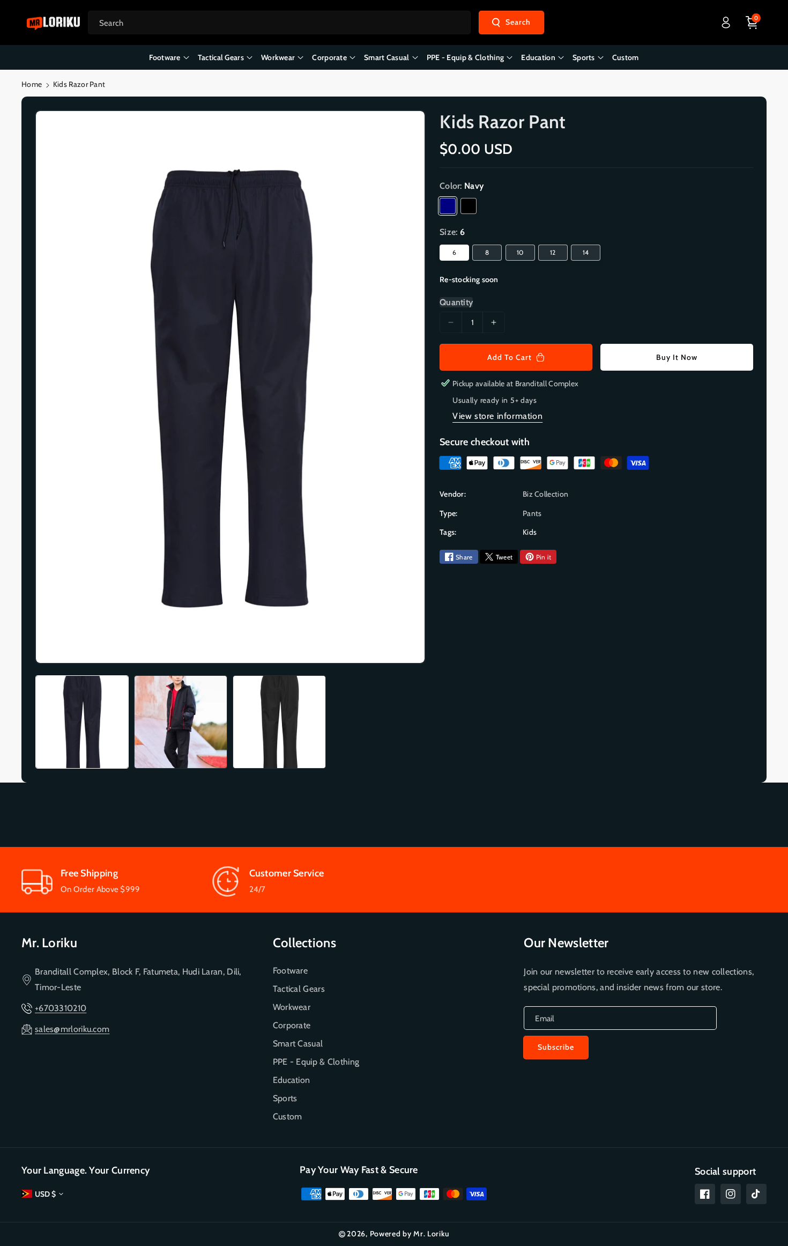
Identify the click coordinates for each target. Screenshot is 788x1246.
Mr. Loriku (49, 942)
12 (553, 252)
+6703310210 (60, 1008)
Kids (530, 532)
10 (520, 252)
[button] (752, 22)
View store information (497, 416)
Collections (304, 942)
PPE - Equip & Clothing (316, 1062)
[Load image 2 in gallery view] (180, 722)
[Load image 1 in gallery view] (82, 722)
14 (586, 252)
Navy (448, 206)
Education (291, 1080)
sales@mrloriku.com (72, 1029)
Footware (290, 970)
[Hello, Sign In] (726, 22)
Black (468, 206)
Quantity (456, 302)
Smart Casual (298, 1043)
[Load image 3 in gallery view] (279, 722)
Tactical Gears (299, 989)
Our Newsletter (566, 942)
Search (518, 22)
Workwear (291, 1007)
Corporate (292, 1025)
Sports (285, 1098)
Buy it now (676, 357)
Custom (287, 1116)
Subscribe (556, 1047)
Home (31, 84)
